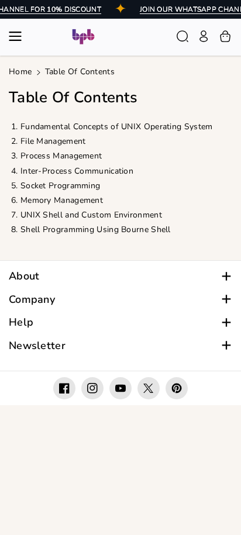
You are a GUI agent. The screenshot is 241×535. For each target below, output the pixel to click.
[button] (19, 36)
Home (20, 71)
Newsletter (37, 346)
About (24, 276)
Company (32, 299)
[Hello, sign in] (204, 36)
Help (21, 322)
